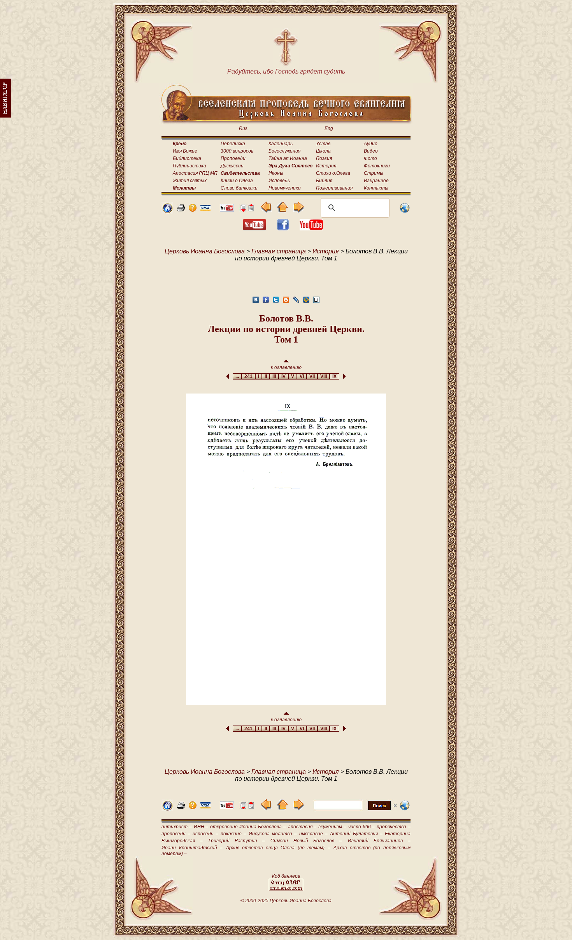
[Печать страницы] (181, 209)
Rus (243, 128)
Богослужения (284, 151)
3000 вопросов (237, 151)
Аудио (370, 143)
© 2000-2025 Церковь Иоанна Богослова (286, 900)
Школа (323, 151)
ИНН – (201, 826)
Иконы (275, 173)
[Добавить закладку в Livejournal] (296, 302)
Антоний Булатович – (356, 833)
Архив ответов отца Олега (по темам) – (278, 847)
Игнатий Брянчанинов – (379, 840)
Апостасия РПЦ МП (195, 173)
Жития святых (190, 180)
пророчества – (394, 826)
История (326, 166)
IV (283, 376)
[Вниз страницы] (243, 209)
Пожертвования (334, 188)
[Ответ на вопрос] (193, 209)
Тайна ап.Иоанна (287, 158)
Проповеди (233, 158)
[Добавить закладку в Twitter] (276, 302)
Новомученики (284, 188)
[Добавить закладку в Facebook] (265, 302)
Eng (329, 128)
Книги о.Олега (237, 180)
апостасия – (302, 826)
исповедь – (205, 833)
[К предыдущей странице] (266, 210)
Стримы (373, 173)
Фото (370, 158)
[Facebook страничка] (283, 228)
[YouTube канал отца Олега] (227, 209)
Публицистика (189, 166)
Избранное (376, 180)
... (237, 376)
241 (248, 376)
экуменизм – (332, 826)
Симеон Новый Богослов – (306, 840)
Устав (323, 143)
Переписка (233, 143)
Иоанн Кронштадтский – (192, 847)
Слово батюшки (239, 188)
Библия (324, 180)
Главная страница (278, 251)
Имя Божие (185, 151)
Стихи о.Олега (333, 173)
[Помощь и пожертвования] (205, 209)
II (265, 376)
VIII (323, 376)
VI (301, 376)
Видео (371, 151)
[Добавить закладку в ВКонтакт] (255, 302)
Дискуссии (232, 166)
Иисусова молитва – (273, 833)
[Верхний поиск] (355, 809)
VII (312, 376)
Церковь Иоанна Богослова (205, 251)
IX (334, 376)
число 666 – (361, 826)
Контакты (376, 188)
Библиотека (187, 158)
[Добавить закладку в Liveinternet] (316, 302)
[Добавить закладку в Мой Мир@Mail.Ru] (306, 302)
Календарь (280, 143)
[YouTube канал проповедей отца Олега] (311, 228)
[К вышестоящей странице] (282, 210)
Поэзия (324, 158)
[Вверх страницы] (251, 209)
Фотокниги (377, 166)
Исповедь (279, 180)
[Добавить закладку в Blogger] (286, 302)
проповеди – (175, 833)
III (274, 376)
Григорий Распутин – (237, 840)
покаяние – (233, 833)
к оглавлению (286, 367)
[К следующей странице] (298, 210)
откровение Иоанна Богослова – (248, 826)
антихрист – (176, 826)
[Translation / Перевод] (405, 211)
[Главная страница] (167, 211)
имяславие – (313, 833)
